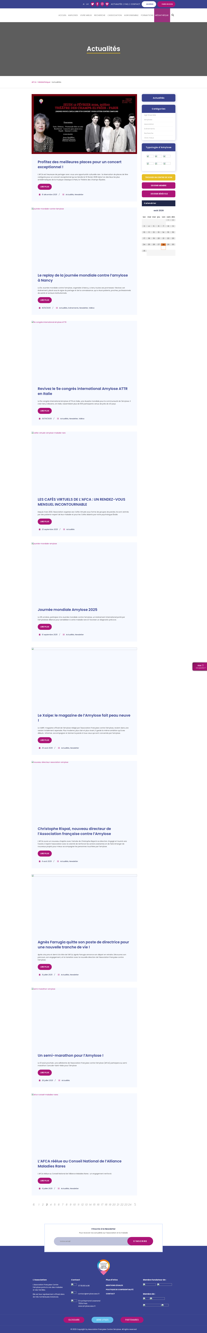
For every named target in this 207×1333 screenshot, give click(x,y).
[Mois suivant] (173, 212)
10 (74, 1204)
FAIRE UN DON (167, 4)
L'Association (115, 15)
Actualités (70, 194)
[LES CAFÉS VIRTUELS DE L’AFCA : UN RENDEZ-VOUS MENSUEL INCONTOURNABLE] (84, 461)
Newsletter (79, 194)
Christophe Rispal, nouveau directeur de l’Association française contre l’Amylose (74, 831)
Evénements (73, 308)
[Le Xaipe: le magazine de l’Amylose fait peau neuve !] (84, 677)
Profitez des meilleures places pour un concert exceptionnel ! (79, 164)
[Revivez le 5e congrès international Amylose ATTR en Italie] (84, 351)
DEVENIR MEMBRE (158, 185)
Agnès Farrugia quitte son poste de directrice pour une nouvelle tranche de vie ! (83, 945)
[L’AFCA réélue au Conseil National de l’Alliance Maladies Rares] (84, 1123)
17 (102, 1204)
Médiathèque (162, 15)
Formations (147, 15)
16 (98, 1204)
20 (114, 1204)
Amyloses (73, 15)
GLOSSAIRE (74, 1319)
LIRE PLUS (44, 186)
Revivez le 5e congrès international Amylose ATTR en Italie (83, 391)
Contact (135, 4)
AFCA (34, 82)
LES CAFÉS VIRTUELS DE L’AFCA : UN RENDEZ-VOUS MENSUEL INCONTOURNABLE (81, 502)
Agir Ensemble (150, 115)
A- (84, 4)
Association (149, 124)
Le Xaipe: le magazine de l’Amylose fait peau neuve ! (84, 718)
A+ (87, 4)
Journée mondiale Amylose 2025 (67, 609)
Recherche (99, 15)
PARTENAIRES (132, 1319)
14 (90, 1204)
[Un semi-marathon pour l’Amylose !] (84, 1017)
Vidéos (91, 308)
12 (82, 1204)
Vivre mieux (86, 15)
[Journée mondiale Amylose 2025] (84, 572)
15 (94, 1204)
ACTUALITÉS (116, 4)
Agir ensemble (131, 15)
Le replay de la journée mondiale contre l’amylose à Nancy (83, 278)
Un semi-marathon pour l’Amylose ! (71, 1055)
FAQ (126, 4)
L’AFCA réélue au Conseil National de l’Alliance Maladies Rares (79, 1164)
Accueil (62, 15)
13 (86, 1204)
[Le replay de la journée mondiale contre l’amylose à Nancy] (84, 237)
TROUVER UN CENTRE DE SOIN (158, 177)
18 (106, 1204)
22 (122, 1204)
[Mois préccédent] (144, 212)
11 (78, 1204)
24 (129, 1204)
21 (118, 1204)
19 (110, 1204)
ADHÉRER (149, 4)
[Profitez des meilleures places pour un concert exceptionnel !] (84, 124)
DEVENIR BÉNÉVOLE (159, 193)
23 (125, 1204)
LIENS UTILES (102, 1319)
